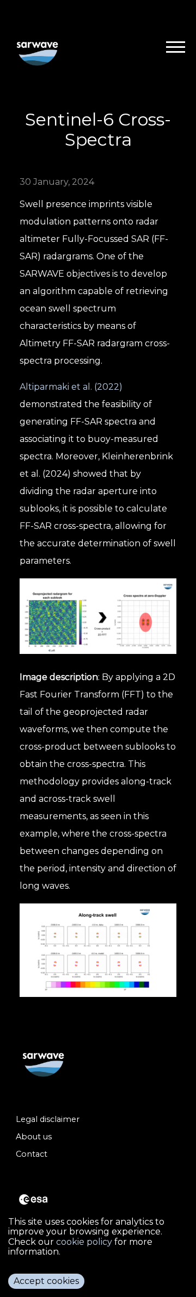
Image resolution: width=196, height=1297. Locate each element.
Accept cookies (46, 1281)
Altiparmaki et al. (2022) (71, 387)
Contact (31, 1154)
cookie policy (84, 1242)
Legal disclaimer (47, 1119)
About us (34, 1137)
